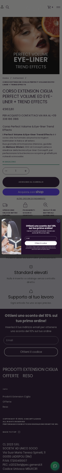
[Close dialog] (58, 220)
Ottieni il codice (41, 243)
